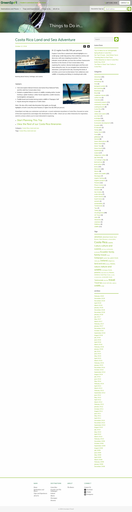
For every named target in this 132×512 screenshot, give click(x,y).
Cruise (96, 111)
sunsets (96, 201)
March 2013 (98, 388)
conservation (112, 239)
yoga (102, 286)
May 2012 (97, 397)
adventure (98, 237)
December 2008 (99, 466)
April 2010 (97, 434)
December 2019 (99, 298)
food (108, 255)
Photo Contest (99, 185)
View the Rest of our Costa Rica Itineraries (39, 124)
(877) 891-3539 (111, 3)
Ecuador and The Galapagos (56, 490)
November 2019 (99, 301)
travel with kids (107, 283)
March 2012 (98, 402)
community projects (100, 102)
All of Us (56, 9)
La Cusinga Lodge (100, 160)
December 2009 (99, 441)
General (96, 139)
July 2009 (97, 450)
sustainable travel (107, 277)
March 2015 (98, 360)
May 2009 (97, 455)
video (96, 217)
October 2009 (98, 443)
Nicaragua (97, 176)
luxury (96, 166)
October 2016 (98, 330)
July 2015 (97, 351)
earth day (104, 249)
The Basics (70, 487)
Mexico (96, 171)
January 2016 (98, 349)
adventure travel (108, 237)
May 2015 (97, 356)
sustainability (98, 203)
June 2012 (97, 395)
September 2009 (99, 446)
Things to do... (46, 9)
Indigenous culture (100, 155)
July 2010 (97, 430)
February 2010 (99, 439)
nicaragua (105, 270)
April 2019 (97, 303)
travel (112, 279)
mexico (112, 264)
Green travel (98, 148)
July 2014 (97, 377)
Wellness (97, 224)
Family (96, 130)
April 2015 (97, 358)
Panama (97, 183)
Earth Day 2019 (99, 62)
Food (96, 134)
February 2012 (99, 404)
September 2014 (99, 372)
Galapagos (98, 258)
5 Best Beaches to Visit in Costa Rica (106, 60)
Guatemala (97, 150)
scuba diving (98, 194)
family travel (98, 132)
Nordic (110, 270)
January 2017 (98, 326)
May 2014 (97, 381)
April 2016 (97, 342)
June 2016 (97, 340)
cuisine (110, 242)
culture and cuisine (100, 114)
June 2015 (97, 353)
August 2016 (98, 335)
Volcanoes (97, 219)
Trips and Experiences (31, 9)
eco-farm (97, 116)
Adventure (97, 77)
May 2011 (97, 416)
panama (97, 272)
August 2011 (98, 411)
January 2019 (98, 307)
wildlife (96, 226)
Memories (97, 169)
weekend (114, 283)
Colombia (97, 100)
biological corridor (99, 86)
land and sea (34, 128)
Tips (95, 208)
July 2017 (97, 317)
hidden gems (97, 261)
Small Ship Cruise (105, 275)
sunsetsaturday (97, 277)
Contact (124, 3)
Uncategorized (99, 213)
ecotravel (97, 252)
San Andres (98, 192)
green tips (107, 258)
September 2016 (99, 333)
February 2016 (99, 347)
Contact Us (87, 487)
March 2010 (98, 436)
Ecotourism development (102, 123)
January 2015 (98, 365)
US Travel (97, 215)
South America (99, 196)
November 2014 (99, 367)
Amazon (97, 79)
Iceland (96, 153)
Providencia (98, 187)
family (111, 252)
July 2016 (97, 337)
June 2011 (97, 413)
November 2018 (99, 312)
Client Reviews (103, 239)
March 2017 (98, 321)
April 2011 (97, 418)
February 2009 (99, 462)
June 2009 (97, 453)
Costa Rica (26, 128)
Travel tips (98, 283)
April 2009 (97, 457)
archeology (97, 81)
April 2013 (97, 386)
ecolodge (97, 118)
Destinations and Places (10, 9)
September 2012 (99, 393)
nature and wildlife (100, 173)
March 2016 (98, 344)
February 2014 (99, 383)
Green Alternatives (100, 141)
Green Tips (97, 146)
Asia (95, 84)
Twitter (89, 492)
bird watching (98, 88)
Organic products (99, 180)
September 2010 (99, 425)
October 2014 (98, 370)
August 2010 (98, 427)
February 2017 (99, 324)
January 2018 (98, 314)
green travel (114, 258)
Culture (97, 246)
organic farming (99, 178)
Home (35, 487)
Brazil (96, 93)
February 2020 (99, 296)
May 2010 (97, 432)
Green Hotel (98, 143)
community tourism (100, 104)
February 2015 (99, 363)
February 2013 (99, 390)
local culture (98, 164)
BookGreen (97, 91)
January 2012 (98, 406)
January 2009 (98, 464)
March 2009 (98, 459)
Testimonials (98, 206)
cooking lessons (99, 107)
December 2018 (99, 310)
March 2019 (98, 305)
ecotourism (97, 120)
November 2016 (99, 328)
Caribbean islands (100, 95)
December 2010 (99, 420)
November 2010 (99, 423)
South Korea (98, 199)
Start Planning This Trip (29, 120)
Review (111, 272)
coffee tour (97, 97)
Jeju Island (97, 157)
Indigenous (111, 261)
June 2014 (97, 379)
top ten (106, 280)
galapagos (97, 137)
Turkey (96, 210)
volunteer (97, 222)
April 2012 (97, 400)
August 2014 (98, 374)
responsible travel (105, 272)
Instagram (90, 494)
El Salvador (97, 127)
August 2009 (98, 448)
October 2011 (98, 409)
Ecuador (96, 125)
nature (97, 266)
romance (97, 190)
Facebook (89, 490)
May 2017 (97, 319)
